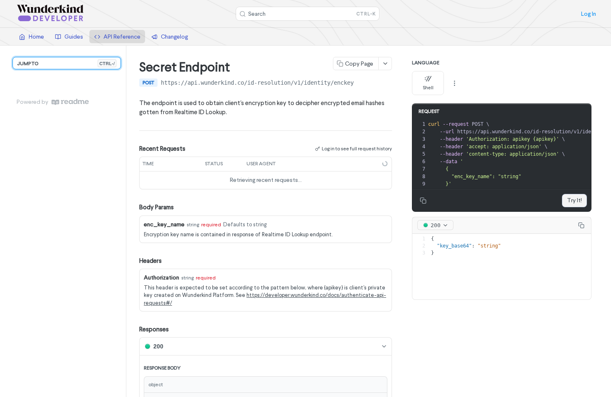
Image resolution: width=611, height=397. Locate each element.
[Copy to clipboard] (362, 83)
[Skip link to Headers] (133, 260)
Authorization (161, 277)
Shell (428, 87)
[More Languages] (454, 83)
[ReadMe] (70, 102)
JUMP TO (66, 63)
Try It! (574, 200)
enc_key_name (164, 224)
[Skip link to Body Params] (133, 207)
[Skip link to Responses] (133, 329)
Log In (588, 13)
